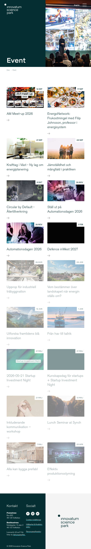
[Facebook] (28, 513)
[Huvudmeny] (85, 5)
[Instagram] (33, 513)
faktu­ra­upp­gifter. (19, 535)
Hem (8, 70)
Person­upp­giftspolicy (33, 532)
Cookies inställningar (33, 520)
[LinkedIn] (37, 513)
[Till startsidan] (13, 9)
